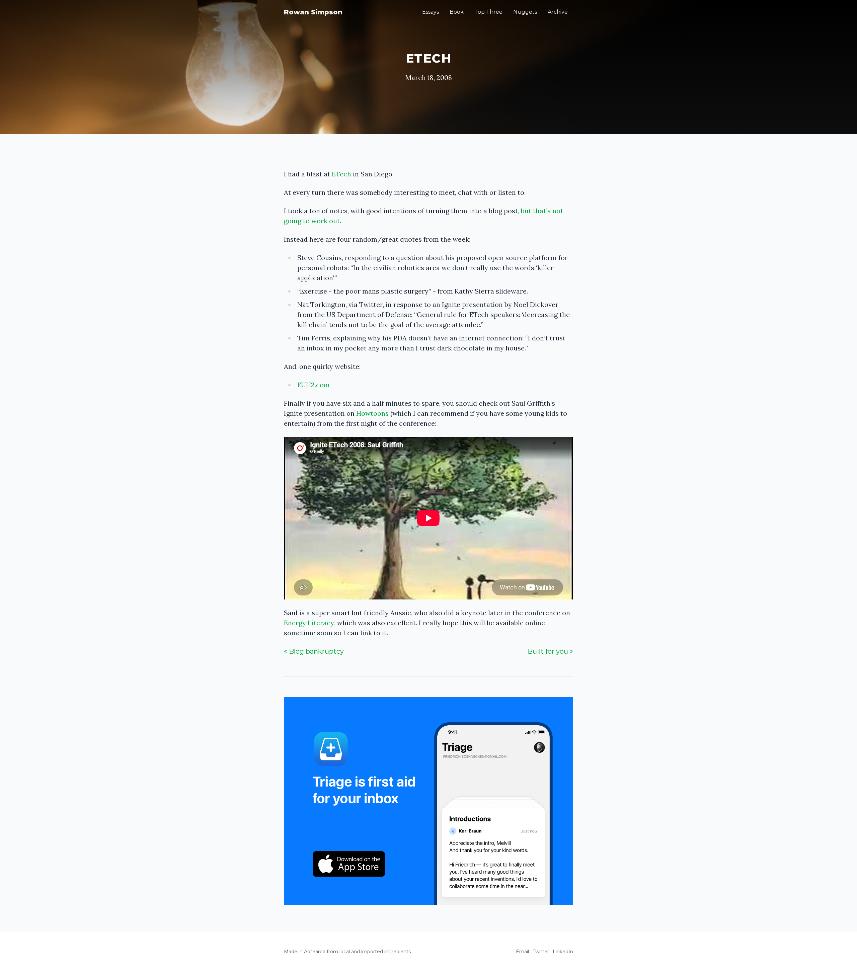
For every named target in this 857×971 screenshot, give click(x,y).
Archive (558, 12)
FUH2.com (313, 385)
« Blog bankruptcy (314, 651)
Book (457, 12)
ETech (341, 174)
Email (522, 952)
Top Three (488, 12)
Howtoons (372, 413)
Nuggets (525, 12)
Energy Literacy (309, 623)
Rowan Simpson (313, 12)
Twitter (541, 952)
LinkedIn (563, 952)
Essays (430, 12)
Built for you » (550, 651)
